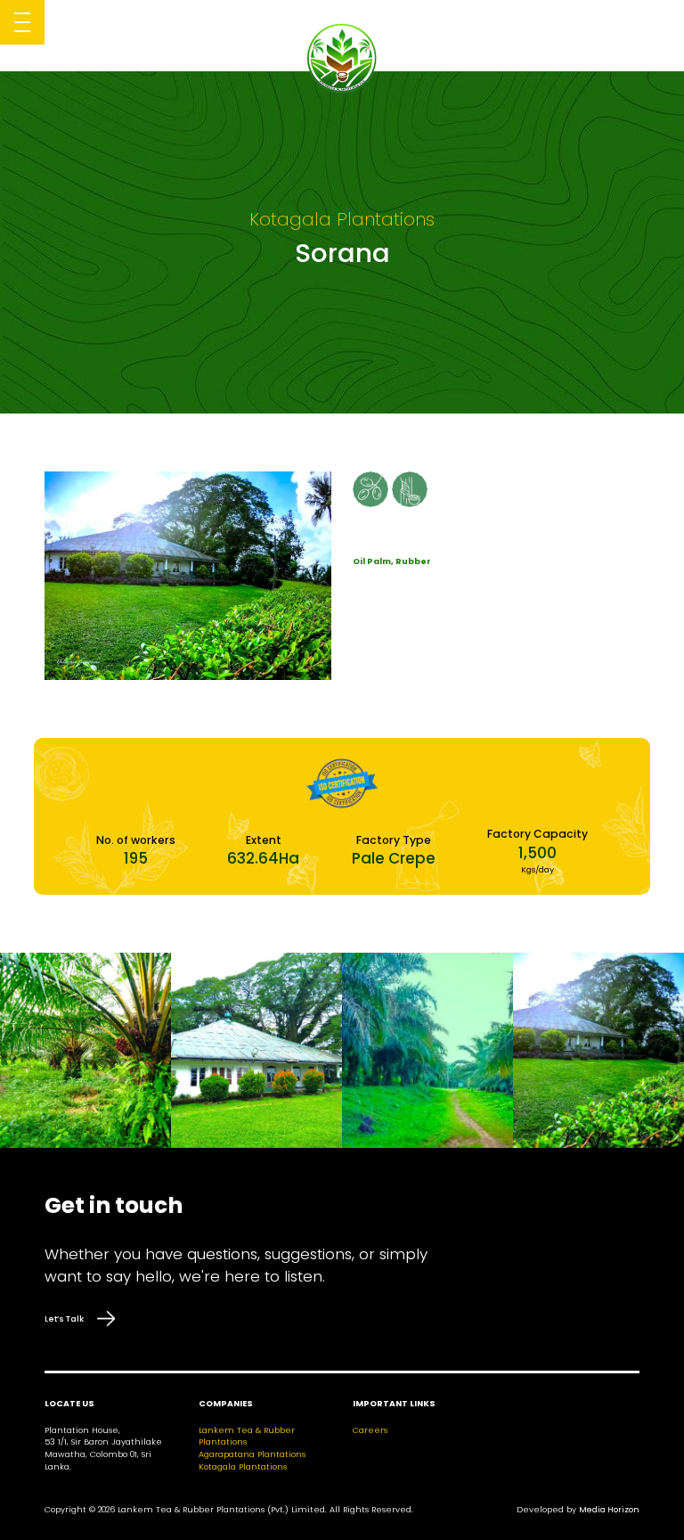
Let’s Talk (64, 1318)
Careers (370, 1430)
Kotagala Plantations (243, 1466)
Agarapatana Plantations (252, 1454)
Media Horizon (609, 1509)
